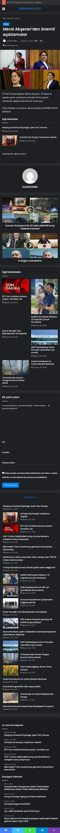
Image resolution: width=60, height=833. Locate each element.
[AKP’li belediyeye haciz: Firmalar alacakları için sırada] (44, 337)
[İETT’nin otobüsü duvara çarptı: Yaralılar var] (15, 286)
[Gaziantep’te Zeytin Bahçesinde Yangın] (10, 698)
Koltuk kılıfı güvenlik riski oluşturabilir (22, 686)
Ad (4, 442)
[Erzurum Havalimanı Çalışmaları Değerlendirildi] (10, 603)
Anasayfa (9, 18)
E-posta (6, 452)
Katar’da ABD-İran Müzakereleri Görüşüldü (14, 332)
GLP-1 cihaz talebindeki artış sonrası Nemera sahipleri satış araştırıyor (26, 538)
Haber (17, 18)
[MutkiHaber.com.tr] (30, 8)
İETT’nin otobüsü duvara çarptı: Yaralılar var (26, 2)
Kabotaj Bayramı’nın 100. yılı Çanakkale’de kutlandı (34, 589)
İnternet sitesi (8, 463)
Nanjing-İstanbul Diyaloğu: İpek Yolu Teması (24, 127)
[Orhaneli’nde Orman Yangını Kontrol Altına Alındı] (15, 367)
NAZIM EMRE (12, 41)
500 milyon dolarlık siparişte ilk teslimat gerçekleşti (36, 621)
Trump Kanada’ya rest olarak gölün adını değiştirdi (29, 567)
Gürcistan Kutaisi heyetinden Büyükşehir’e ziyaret (28, 706)
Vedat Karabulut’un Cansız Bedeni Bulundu (42, 362)
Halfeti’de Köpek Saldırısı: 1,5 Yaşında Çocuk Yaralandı (44, 319)
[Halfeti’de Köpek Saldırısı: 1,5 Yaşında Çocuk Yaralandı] (44, 296)
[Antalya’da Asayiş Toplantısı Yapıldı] (10, 140)
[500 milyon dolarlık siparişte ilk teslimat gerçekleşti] (10, 623)
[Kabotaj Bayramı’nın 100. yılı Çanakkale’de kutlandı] (10, 591)
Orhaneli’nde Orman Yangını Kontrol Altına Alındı (13, 380)
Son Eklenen (30, 497)
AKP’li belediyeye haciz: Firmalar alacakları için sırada (43, 350)
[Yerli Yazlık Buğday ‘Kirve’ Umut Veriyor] (10, 670)
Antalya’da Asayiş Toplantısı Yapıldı (38, 137)
